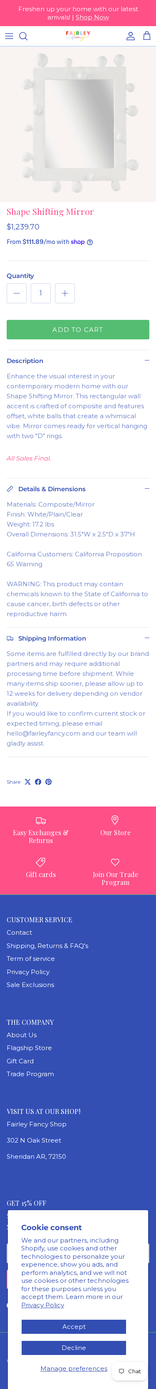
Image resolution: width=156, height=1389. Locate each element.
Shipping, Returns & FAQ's (47, 946)
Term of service (31, 959)
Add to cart (77, 330)
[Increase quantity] (65, 293)
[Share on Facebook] (38, 782)
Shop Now (92, 17)
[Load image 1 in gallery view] (78, 124)
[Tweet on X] (28, 782)
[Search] (27, 36)
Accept (74, 1327)
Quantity (20, 276)
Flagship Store (29, 1048)
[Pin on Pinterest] (48, 782)
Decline (74, 1348)
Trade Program (30, 1074)
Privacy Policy (42, 1305)
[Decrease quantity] (17, 293)
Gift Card (20, 1061)
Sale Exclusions (30, 985)
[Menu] (9, 36)
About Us (22, 1035)
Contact (19, 932)
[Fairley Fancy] (78, 36)
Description (25, 361)
